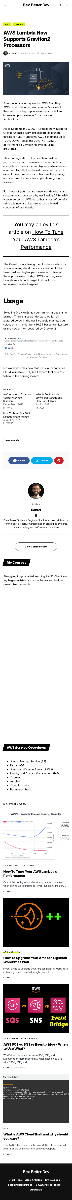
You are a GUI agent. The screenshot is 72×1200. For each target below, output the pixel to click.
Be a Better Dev (36, 5)
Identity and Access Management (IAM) (35, 773)
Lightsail (14, 952)
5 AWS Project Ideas (48, 1184)
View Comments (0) (36, 546)
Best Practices (18, 865)
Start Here (15, 1179)
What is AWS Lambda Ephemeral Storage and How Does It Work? (49, 397)
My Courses (52, 1179)
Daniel (36, 510)
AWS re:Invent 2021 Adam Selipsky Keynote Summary (17, 397)
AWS (7, 24)
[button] (5, 5)
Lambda (19, 24)
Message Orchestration (23, 1038)
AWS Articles (33, 1179)
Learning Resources (20, 1184)
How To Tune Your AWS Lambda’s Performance (38, 239)
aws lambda (12, 440)
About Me (36, 1189)
